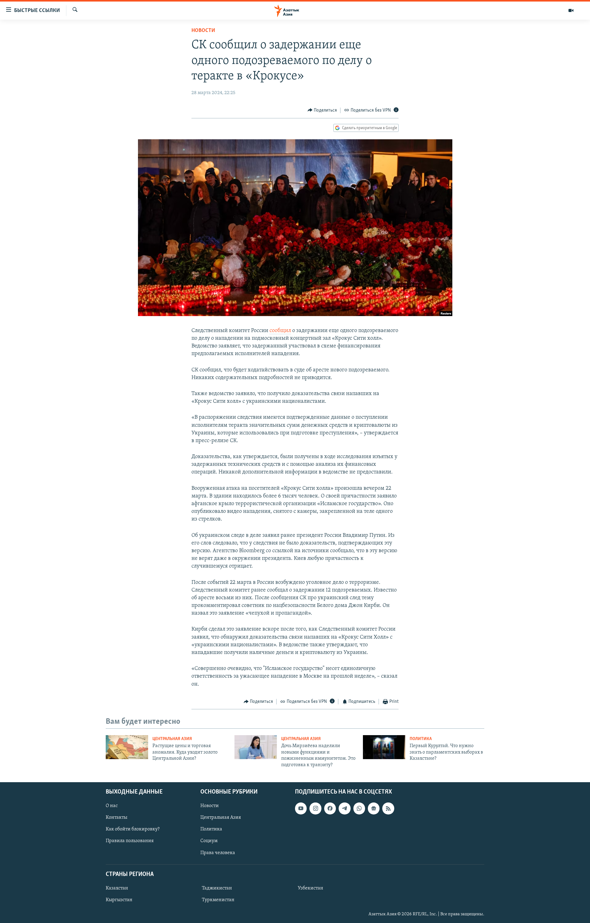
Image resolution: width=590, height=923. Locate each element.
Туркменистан (218, 899)
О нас (112, 805)
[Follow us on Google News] (374, 808)
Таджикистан (217, 888)
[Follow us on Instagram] (315, 808)
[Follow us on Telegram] (344, 808)
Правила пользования (130, 840)
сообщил (280, 331)
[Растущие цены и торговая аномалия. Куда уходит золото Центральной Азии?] (127, 747)
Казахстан (117, 888)
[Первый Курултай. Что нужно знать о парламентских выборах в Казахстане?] (384, 747)
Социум (209, 840)
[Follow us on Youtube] (301, 808)
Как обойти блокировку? (132, 829)
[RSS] (388, 808)
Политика (421, 739)
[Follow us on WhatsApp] (359, 808)
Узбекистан (310, 888)
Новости (203, 31)
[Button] (322, 110)
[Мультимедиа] (571, 10)
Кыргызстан (119, 899)
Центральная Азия (172, 739)
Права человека (217, 852)
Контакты (116, 817)
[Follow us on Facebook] (330, 808)
